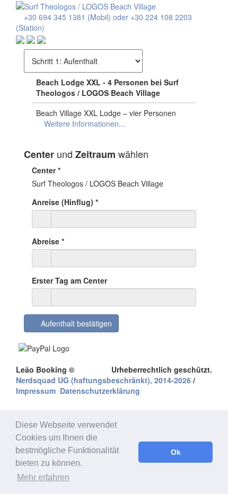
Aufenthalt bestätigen (74, 323)
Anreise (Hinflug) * (65, 202)
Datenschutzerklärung (100, 390)
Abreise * (48, 241)
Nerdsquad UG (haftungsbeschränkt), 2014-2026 (103, 380)
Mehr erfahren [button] (43, 477)
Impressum (36, 390)
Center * (46, 170)
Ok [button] (176, 452)
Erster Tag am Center (69, 280)
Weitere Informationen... (83, 123)
